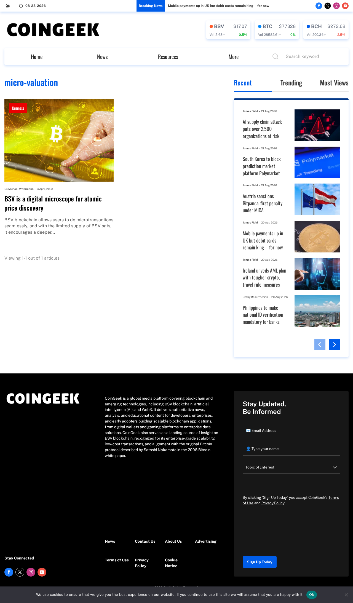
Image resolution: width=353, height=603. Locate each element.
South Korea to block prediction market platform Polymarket (262, 165)
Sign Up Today (259, 561)
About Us (173, 541)
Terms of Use (117, 560)
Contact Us (145, 541)
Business (18, 108)
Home (36, 56)
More (234, 56)
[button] (319, 344)
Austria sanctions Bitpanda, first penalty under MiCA (262, 203)
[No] (346, 594)
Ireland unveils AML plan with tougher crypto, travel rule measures (264, 277)
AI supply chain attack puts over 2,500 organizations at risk (262, 128)
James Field (250, 111)
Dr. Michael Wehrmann (19, 188)
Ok (311, 594)
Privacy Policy (142, 563)
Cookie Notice (171, 563)
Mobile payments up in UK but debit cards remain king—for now (218, 6)
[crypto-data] (228, 29)
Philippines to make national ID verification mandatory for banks (263, 314)
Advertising (205, 541)
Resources (168, 56)
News (102, 56)
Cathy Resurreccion (255, 296)
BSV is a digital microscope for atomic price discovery (53, 203)
